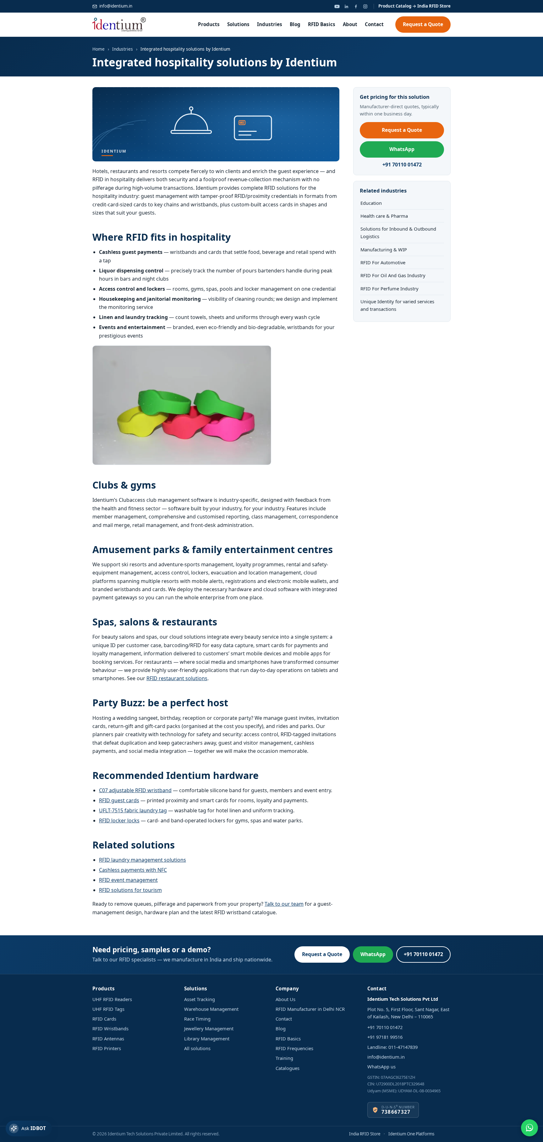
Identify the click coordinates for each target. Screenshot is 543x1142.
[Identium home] (119, 24)
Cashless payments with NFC (133, 869)
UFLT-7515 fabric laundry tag (133, 810)
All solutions (197, 1048)
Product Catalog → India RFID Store (414, 6)
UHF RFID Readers (112, 999)
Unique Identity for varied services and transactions (397, 305)
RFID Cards (104, 1019)
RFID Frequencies (294, 1048)
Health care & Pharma (384, 216)
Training (284, 1058)
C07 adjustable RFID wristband (135, 790)
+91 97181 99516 (385, 1037)
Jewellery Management (208, 1028)
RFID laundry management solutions (142, 859)
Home (98, 49)
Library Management (206, 1038)
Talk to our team (284, 903)
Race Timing (197, 1019)
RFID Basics (321, 24)
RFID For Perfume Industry (389, 288)
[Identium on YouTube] (337, 6)
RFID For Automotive (382, 262)
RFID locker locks (119, 820)
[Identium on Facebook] (356, 6)
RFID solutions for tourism (130, 890)
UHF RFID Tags (108, 1009)
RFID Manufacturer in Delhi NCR (310, 1009)
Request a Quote (423, 24)
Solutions (238, 24)
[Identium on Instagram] (365, 6)
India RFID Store (364, 1134)
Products (209, 24)
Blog (295, 24)
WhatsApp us (381, 1066)
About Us (285, 999)
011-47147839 (403, 1047)
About (350, 24)
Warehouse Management (211, 1009)
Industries (269, 24)
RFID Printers (106, 1048)
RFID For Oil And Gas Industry (392, 275)
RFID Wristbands (110, 1028)
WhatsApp (401, 149)
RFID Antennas (108, 1038)
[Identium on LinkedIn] (346, 6)
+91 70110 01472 (402, 164)
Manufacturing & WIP (383, 249)
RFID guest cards (119, 800)
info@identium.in (115, 6)
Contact (374, 24)
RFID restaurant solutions (176, 678)
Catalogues (287, 1068)
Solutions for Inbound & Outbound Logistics (398, 232)
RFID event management (128, 879)
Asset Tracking (199, 999)
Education (371, 203)
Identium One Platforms (411, 1134)
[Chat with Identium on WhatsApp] (529, 1127)
